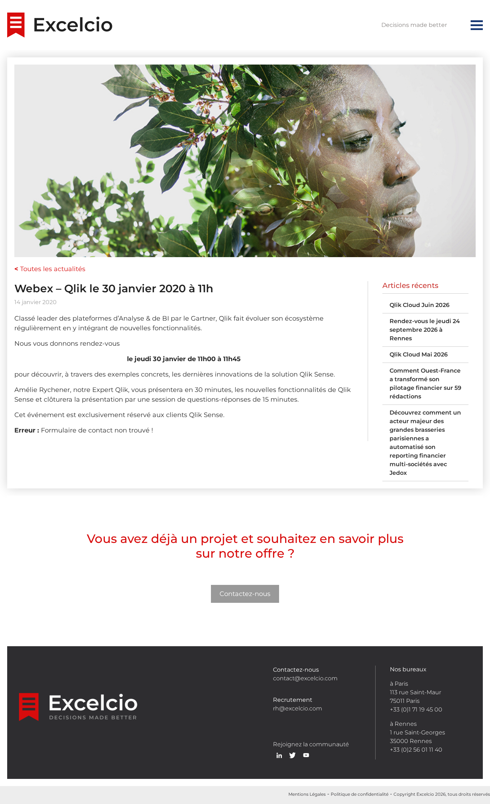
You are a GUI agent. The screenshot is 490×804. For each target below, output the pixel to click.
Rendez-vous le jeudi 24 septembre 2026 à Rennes (425, 330)
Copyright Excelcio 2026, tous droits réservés (442, 794)
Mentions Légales (307, 794)
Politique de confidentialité (359, 794)
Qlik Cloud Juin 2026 (419, 305)
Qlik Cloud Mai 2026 (419, 354)
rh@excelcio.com (297, 708)
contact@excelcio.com (305, 678)
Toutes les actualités (49, 269)
